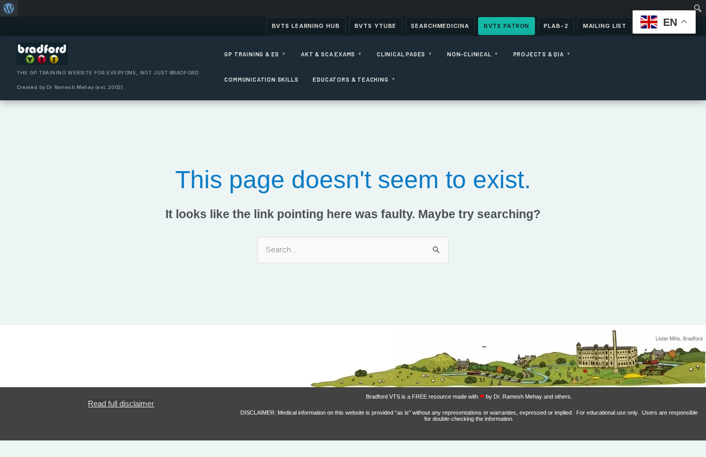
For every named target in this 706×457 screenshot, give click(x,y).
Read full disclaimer (121, 403)
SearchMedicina (440, 25)
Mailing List (605, 25)
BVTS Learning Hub (306, 25)
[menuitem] (9, 8)
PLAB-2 (556, 25)
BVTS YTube (376, 25)
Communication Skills (261, 79)
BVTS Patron (507, 25)
